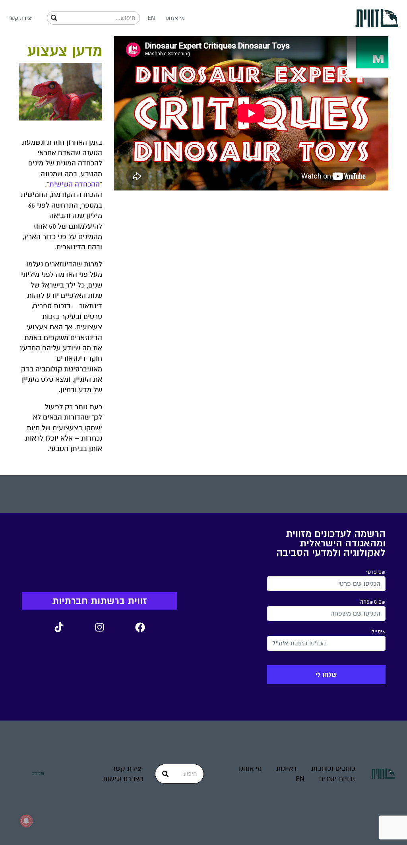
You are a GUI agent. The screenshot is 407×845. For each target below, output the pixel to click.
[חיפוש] (54, 18)
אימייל (379, 632)
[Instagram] (99, 627)
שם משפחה (373, 602)
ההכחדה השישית (74, 184)
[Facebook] (140, 627)
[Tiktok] (59, 627)
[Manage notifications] (26, 820)
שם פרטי (376, 572)
